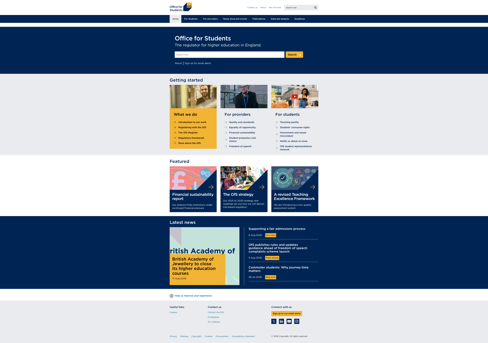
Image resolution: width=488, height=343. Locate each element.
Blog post (271, 277)
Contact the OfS (216, 312)
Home (175, 19)
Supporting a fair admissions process (277, 229)
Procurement (222, 336)
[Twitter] (273, 321)
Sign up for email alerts (198, 63)
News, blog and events (235, 19)
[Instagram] (296, 321)
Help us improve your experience (193, 295)
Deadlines (300, 19)
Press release (272, 258)
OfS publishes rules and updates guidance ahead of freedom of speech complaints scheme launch (278, 248)
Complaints (213, 317)
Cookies (208, 336)
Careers (173, 312)
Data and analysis (280, 19)
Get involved (275, 7)
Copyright (196, 336)
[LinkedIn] (281, 321)
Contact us (252, 7)
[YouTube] (289, 321)
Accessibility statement (243, 336)
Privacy (173, 336)
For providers (210, 19)
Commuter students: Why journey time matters (279, 269)
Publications (259, 19)
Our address (214, 322)
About (263, 7)
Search (292, 54)
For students (190, 19)
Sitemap (184, 336)
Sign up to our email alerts (287, 313)
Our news (271, 235)
